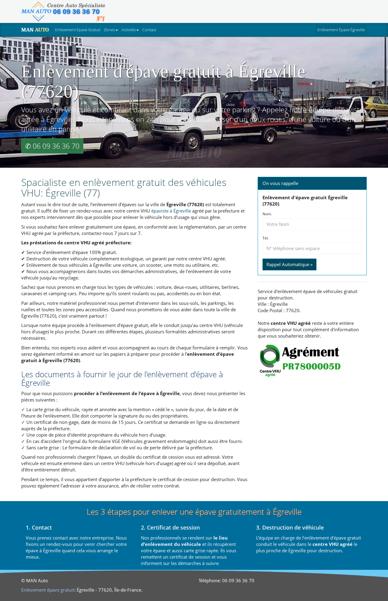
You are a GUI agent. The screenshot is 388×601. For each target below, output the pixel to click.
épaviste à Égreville (171, 211)
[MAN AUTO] (63, 11)
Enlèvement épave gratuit (47, 590)
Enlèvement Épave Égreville (342, 29)
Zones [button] (109, 29)
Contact (149, 29)
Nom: (267, 214)
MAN (35, 29)
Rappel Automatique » (289, 264)
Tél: (266, 238)
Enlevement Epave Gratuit (77, 29)
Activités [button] (129, 29)
